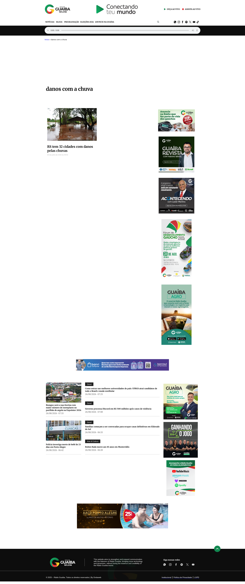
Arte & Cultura (92, 441)
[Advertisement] (122, 61)
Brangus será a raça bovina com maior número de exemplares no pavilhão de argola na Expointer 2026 (63, 407)
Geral (89, 384)
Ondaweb (97, 577)
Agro (50, 398)
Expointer (56, 398)
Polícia (50, 436)
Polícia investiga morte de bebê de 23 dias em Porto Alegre (63, 445)
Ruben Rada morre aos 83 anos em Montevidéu (107, 447)
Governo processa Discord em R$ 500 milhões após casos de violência (118, 409)
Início (47, 40)
